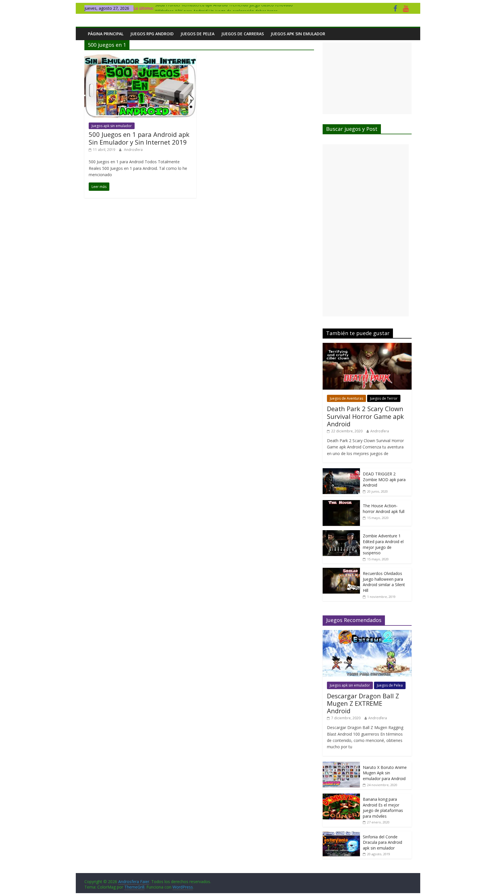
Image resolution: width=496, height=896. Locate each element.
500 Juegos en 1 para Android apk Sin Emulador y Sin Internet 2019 (139, 138)
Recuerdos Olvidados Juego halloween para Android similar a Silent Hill (384, 582)
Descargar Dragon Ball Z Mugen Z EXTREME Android (363, 703)
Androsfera (133, 149)
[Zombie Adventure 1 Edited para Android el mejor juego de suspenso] (341, 533)
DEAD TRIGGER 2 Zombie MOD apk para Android (384, 479)
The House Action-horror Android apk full (383, 508)
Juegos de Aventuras (346, 398)
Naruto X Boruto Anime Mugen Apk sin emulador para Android (385, 773)
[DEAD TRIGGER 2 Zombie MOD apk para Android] (341, 471)
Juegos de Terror (384, 398)
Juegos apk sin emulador (298, 33)
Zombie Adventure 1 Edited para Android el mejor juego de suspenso (383, 544)
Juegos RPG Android (152, 33)
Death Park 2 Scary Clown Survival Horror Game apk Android (365, 416)
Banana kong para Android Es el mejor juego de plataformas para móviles (383, 807)
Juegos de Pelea (197, 33)
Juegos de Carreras (242, 33)
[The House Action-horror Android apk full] (341, 503)
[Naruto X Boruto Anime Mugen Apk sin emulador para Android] (341, 764)
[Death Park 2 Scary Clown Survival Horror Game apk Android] (367, 346)
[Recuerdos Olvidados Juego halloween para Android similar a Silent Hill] (341, 571)
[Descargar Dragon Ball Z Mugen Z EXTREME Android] (367, 633)
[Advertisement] (367, 78)
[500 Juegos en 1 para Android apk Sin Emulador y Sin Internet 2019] (140, 58)
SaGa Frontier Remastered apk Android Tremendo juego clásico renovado (224, 8)
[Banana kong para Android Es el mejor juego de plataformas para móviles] (341, 796)
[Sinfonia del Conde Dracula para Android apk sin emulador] (341, 834)
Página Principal (105, 33)
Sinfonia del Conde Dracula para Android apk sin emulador (382, 842)
